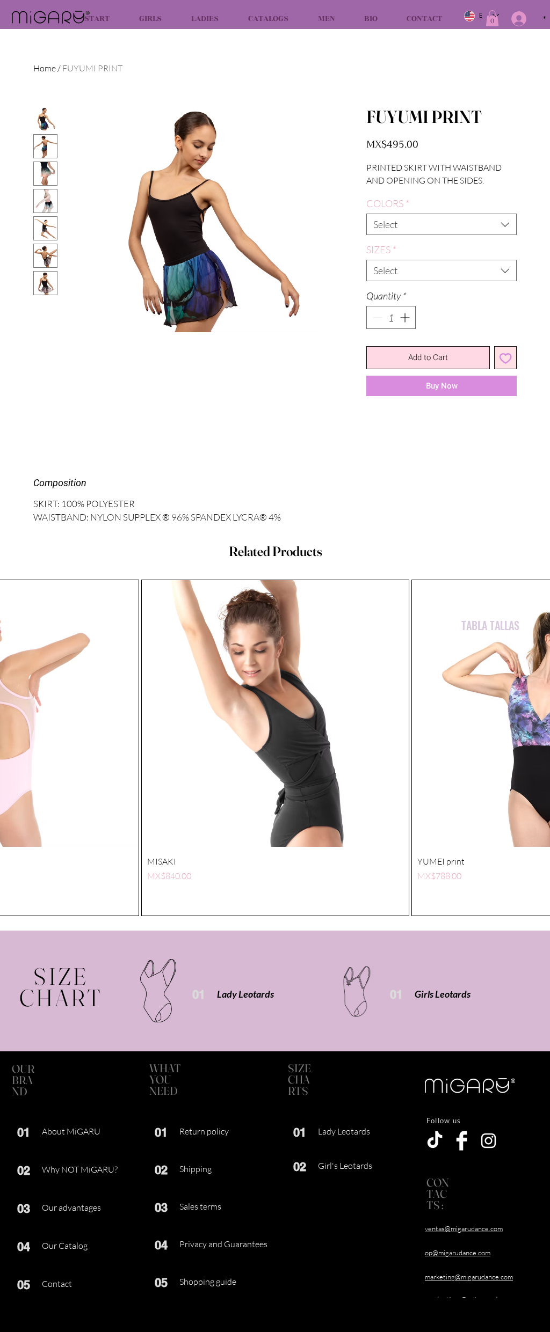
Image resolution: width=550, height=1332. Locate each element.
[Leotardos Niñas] (357, 991)
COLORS (387, 203)
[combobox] (441, 224)
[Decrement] (376, 317)
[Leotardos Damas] (158, 990)
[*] (510, 19)
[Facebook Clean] (462, 1141)
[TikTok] (435, 1141)
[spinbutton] (391, 317)
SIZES (381, 249)
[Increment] (405, 317)
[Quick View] (275, 713)
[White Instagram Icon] (488, 1141)
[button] (492, 18)
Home (44, 68)
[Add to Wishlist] (505, 357)
